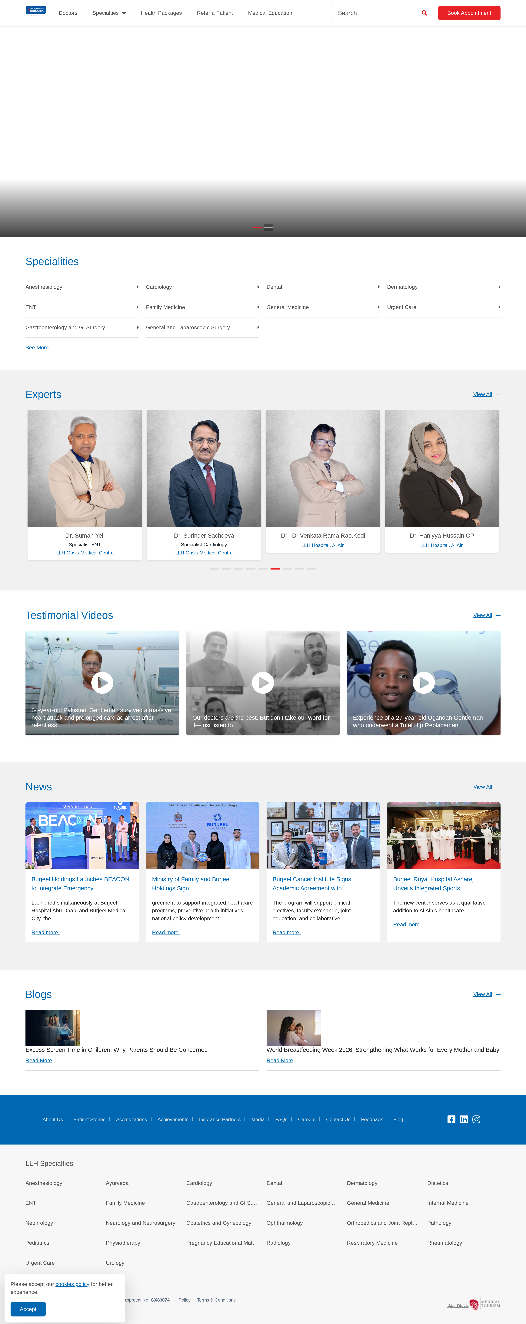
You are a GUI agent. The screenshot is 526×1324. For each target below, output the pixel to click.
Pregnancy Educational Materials (222, 1243)
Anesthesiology (43, 288)
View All (482, 394)
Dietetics (437, 1183)
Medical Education (270, 13)
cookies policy (72, 1284)
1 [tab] (214, 568)
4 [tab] (250, 568)
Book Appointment (469, 13)
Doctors (68, 13)
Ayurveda (117, 1183)
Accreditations (131, 1119)
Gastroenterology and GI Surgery (65, 329)
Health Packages (161, 13)
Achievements (173, 1119)
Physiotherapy (123, 1243)
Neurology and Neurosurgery (140, 1223)
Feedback (372, 1119)
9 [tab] (311, 568)
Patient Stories (89, 1119)
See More (37, 347)
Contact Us (338, 1119)
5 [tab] (263, 568)
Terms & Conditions (216, 1299)
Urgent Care (401, 309)
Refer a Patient (215, 13)
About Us (53, 1119)
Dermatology (402, 288)
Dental (274, 288)
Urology (115, 1262)
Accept (28, 1309)
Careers (307, 1119)
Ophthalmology (285, 1223)
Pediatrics (37, 1243)
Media (258, 1119)
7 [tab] (287, 568)
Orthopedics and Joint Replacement (383, 1223)
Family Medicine (165, 309)
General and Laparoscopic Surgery (188, 329)
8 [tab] (299, 568)
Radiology (279, 1243)
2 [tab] (226, 568)
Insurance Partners (220, 1119)
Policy (185, 1299)
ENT (32, 309)
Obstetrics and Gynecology (218, 1223)
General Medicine (288, 309)
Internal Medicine (448, 1203)
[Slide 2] (268, 226)
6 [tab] (275, 568)
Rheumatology (444, 1243)
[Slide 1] (257, 226)
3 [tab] (238, 568)
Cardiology (159, 288)
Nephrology (39, 1223)
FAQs (281, 1119)
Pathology (439, 1223)
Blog (398, 1119)
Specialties (105, 13)
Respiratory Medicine (372, 1243)
